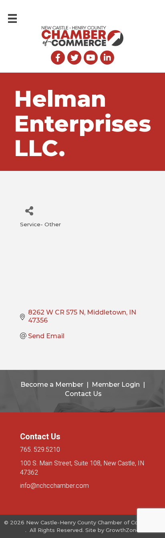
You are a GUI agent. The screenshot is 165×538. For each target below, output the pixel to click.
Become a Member (51, 384)
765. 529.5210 (40, 450)
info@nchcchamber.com (54, 486)
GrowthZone (123, 530)
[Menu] (12, 18)
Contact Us (83, 394)
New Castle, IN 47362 (82, 468)
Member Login (116, 384)
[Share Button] (29, 210)
